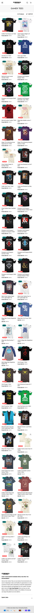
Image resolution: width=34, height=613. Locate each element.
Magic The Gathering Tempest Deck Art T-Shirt (25, 143)
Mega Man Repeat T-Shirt (8, 448)
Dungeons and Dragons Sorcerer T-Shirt (7, 253)
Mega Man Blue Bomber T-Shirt (8, 341)
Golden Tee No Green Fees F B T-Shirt (25, 449)
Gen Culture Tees (14, 607)
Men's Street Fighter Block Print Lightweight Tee (8, 297)
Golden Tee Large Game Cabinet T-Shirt (23, 559)
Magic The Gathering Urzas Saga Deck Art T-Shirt (8, 143)
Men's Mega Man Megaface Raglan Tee (8, 363)
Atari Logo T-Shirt (22, 55)
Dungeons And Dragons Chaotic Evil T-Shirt (23, 231)
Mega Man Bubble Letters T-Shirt (24, 121)
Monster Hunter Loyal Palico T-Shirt (24, 427)
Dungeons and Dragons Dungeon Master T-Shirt (23, 275)
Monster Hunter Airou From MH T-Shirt (24, 515)
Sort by (30, 14)
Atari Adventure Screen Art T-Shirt (25, 385)
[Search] (27, 2)
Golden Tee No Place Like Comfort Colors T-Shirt (8, 493)
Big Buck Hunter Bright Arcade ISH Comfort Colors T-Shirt (9, 515)
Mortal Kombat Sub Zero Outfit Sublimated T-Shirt (8, 427)
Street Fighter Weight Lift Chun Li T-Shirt (24, 34)
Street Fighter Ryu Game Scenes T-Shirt (8, 471)
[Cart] (30, 2)
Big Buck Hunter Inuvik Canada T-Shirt (7, 77)
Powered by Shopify (23, 607)
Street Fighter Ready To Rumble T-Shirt (7, 165)
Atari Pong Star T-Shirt (7, 406)
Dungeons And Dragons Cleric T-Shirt (9, 275)
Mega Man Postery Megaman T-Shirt (9, 319)
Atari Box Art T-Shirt (6, 55)
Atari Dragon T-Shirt (22, 362)
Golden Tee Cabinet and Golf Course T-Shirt (8, 559)
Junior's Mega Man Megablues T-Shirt (25, 341)
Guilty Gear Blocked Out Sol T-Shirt (25, 165)
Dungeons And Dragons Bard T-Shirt (9, 99)
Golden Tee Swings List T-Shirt (9, 33)
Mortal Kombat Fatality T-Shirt (9, 120)
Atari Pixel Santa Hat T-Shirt (24, 406)
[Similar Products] (14, 19)
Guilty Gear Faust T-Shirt (7, 186)
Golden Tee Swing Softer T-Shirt (8, 537)
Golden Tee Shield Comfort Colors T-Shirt (24, 471)
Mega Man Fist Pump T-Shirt (24, 318)
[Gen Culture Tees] (17, 2)
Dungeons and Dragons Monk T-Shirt (25, 253)
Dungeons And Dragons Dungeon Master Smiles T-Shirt (25, 209)
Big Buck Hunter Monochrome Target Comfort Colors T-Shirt (25, 493)
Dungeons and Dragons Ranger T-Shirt (23, 77)
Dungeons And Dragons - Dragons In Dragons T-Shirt (8, 231)
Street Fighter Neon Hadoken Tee (9, 209)
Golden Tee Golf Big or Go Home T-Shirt (24, 537)
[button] (2, 2)
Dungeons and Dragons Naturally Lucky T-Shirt (23, 99)
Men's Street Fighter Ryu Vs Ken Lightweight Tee (24, 297)
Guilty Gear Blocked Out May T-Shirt (25, 187)
